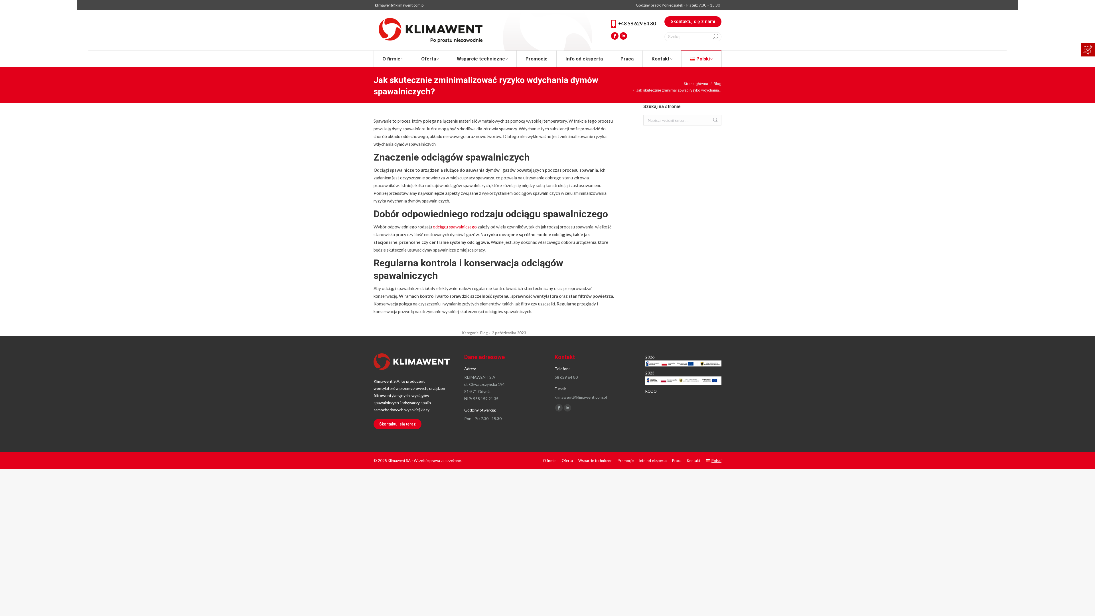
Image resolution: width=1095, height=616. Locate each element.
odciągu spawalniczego (455, 226)
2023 (649, 372)
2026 (649, 356)
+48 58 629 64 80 (637, 24)
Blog (484, 333)
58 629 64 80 (566, 377)
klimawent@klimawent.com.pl (400, 5)
